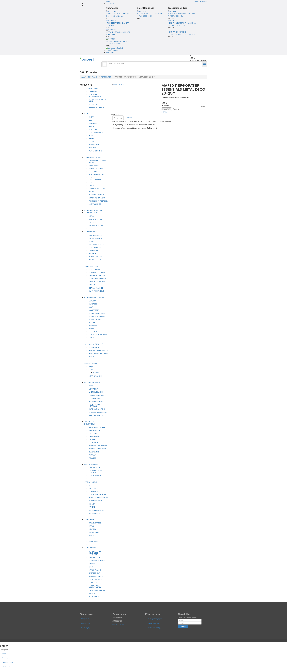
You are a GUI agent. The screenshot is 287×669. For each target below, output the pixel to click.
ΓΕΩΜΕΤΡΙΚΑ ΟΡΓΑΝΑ (97, 427)
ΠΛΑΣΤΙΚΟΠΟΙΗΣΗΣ (96, 415)
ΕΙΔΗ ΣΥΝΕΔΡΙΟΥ (90, 232)
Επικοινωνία (110, 52)
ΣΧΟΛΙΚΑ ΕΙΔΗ (89, 424)
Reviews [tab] (129, 118)
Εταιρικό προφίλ (112, 50)
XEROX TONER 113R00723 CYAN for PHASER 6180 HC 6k (181, 15)
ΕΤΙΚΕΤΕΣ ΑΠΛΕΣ (95, 492)
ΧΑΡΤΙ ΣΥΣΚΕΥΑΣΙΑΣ (96, 291)
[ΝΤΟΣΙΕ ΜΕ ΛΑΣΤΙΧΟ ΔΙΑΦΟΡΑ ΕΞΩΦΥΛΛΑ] (111, 20)
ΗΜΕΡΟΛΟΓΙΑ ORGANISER (98, 354)
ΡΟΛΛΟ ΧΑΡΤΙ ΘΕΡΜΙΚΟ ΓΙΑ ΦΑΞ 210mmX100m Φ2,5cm (118, 15)
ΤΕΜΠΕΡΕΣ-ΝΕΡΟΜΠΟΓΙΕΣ (99, 335)
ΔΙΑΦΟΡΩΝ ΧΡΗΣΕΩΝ (97, 276)
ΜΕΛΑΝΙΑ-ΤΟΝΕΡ (90, 363)
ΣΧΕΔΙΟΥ (92, 504)
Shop (108, 1)
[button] (200, 1)
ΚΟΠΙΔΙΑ (92, 285)
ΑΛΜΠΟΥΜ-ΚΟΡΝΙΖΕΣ (92, 88)
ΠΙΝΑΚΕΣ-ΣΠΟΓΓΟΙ (96, 576)
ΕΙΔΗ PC (87, 114)
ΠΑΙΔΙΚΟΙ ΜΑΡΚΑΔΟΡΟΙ (97, 449)
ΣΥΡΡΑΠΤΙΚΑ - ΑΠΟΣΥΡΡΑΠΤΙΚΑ (95, 586)
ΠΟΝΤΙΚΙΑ (92, 148)
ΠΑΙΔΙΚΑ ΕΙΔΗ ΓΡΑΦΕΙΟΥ (98, 446)
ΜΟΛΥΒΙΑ (92, 529)
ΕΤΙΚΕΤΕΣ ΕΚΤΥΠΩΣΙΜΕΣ (98, 495)
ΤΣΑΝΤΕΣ (92, 458)
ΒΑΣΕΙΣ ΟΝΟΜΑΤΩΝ (96, 244)
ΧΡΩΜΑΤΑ (92, 338)
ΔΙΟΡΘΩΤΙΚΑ (93, 541)
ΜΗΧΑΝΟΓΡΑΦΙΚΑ (95, 501)
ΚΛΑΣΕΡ (91, 182)
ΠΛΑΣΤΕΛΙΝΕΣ (94, 452)
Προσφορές (110, 3)
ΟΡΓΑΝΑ (92, 322)
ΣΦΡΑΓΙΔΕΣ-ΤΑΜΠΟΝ (97, 590)
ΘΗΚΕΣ (91, 138)
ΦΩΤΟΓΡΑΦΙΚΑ (94, 513)
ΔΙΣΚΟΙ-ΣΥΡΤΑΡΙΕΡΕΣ (96, 168)
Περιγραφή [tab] (118, 118)
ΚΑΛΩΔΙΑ (92, 142)
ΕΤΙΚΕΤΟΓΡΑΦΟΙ (95, 398)
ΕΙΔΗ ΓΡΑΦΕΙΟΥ (90, 548)
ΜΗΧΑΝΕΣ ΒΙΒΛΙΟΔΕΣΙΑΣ (98, 412)
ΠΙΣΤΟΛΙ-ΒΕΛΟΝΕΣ (96, 288)
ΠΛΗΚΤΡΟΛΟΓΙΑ (95, 145)
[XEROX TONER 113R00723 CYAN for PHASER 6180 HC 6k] (172, 11)
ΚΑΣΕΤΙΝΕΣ (93, 433)
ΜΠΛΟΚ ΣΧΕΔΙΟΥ (95, 319)
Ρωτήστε (176, 109)
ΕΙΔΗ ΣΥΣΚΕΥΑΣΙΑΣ (91, 266)
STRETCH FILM (94, 269)
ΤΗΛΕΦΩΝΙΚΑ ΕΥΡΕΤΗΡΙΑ (98, 201)
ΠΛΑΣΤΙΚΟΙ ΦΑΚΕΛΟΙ (96, 195)
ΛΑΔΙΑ (91, 307)
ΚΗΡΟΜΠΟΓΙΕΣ (94, 436)
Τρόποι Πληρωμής (153, 623)
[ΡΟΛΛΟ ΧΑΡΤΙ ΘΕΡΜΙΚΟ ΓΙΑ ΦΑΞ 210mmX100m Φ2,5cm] (111, 11)
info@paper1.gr (118, 624)
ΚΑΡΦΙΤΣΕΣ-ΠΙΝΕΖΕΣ (97, 561)
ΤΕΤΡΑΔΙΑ (92, 455)
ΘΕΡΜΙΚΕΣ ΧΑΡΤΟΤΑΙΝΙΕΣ (98, 498)
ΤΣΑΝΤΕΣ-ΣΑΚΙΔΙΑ (91, 464)
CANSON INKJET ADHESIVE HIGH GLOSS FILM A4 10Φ (118, 42)
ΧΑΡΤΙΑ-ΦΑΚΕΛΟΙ (90, 482)
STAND (91, 241)
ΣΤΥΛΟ (91, 526)
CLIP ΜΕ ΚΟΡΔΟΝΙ (95, 238)
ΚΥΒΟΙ (91, 567)
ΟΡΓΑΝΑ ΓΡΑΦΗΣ (95, 523)
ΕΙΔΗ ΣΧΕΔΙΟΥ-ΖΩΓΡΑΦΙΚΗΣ (94, 297)
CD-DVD (92, 117)
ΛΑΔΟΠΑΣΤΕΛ (94, 310)
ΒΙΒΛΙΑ (91, 216)
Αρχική (83, 77)
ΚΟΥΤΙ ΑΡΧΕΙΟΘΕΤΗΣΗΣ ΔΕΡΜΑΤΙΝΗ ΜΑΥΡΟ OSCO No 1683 (181, 33)
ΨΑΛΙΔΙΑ (92, 593)
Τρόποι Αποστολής (154, 628)
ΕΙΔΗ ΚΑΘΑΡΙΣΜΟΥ (96, 132)
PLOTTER (92, 488)
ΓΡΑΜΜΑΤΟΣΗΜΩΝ (96, 107)
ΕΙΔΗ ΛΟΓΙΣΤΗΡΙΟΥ (91, 213)
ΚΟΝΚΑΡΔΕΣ (93, 250)
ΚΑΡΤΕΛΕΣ (92, 222)
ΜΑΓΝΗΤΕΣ (93, 253)
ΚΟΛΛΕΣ (92, 564)
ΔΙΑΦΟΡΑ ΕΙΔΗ (94, 430)
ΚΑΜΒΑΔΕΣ (93, 304)
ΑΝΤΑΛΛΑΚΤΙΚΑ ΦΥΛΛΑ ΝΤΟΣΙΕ (97, 161)
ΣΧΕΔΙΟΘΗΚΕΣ (94, 331)
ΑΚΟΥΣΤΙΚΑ (93, 129)
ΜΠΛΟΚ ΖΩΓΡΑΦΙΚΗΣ (97, 316)
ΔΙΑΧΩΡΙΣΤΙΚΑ (94, 165)
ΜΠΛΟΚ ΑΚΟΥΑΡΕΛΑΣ (97, 313)
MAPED (164, 112)
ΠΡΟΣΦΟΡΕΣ (89, 422)
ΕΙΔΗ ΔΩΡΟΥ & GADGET (93, 210)
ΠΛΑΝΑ (91, 357)
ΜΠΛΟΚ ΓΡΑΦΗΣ (95, 570)
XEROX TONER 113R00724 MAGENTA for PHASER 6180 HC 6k (182, 24)
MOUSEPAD (93, 123)
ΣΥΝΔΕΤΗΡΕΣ (94, 582)
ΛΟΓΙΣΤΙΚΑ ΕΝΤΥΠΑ (96, 225)
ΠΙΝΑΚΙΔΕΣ (93, 325)
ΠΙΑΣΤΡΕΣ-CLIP (94, 573)
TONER (91, 370)
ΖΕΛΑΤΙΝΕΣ (93, 172)
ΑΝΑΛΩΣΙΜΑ (93, 389)
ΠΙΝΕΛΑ (91, 328)
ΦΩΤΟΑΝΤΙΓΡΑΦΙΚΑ (96, 510)
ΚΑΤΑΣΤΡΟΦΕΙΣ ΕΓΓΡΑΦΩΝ (95, 405)
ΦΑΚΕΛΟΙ (92, 507)
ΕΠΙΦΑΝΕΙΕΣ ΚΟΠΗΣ (96, 395)
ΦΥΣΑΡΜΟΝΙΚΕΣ (95, 204)
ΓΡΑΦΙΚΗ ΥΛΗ (89, 519)
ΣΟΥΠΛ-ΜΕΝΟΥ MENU (97, 198)
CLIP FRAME (93, 91)
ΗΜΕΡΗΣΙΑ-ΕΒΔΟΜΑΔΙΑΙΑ (98, 350)
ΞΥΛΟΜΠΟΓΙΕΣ (94, 443)
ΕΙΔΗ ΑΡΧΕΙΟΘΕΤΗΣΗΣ (92, 157)
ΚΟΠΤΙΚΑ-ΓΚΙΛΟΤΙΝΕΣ (97, 409)
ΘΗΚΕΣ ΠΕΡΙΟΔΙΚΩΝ (96, 175)
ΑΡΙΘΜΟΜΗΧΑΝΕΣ (96, 392)
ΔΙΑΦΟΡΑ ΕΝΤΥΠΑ (95, 219)
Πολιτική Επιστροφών (154, 619)
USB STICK (93, 126)
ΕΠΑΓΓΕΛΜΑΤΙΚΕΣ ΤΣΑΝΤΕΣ (95, 472)
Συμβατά (96, 373)
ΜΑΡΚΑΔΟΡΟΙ (94, 532)
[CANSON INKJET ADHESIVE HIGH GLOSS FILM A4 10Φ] (110, 39)
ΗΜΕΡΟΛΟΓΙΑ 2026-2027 (93, 344)
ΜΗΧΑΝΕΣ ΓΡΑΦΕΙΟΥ (92, 382)
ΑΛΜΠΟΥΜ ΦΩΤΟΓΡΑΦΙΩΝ (95, 95)
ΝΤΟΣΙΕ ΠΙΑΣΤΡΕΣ (95, 260)
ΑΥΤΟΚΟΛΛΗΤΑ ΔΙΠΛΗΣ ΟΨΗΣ (98, 100)
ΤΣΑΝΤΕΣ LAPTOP (95, 476)
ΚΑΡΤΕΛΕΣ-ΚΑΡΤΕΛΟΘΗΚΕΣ (95, 178)
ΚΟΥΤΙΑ (91, 186)
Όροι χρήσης (85, 628)
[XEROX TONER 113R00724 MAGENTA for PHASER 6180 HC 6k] (172, 20)
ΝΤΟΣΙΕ (92, 192)
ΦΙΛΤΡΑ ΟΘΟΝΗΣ (95, 151)
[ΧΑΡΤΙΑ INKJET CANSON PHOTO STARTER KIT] (111, 30)
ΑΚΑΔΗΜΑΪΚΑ (94, 347)
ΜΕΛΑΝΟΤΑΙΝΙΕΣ (95, 376)
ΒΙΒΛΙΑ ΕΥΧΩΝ (94, 104)
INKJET (91, 366)
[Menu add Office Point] (115, 48)
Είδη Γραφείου (93, 77)
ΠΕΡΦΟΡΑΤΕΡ (106, 77)
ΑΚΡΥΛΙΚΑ (92, 301)
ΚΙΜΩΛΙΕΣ (92, 439)
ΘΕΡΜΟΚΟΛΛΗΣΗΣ (96, 401)
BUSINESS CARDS (95, 235)
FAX (90, 485)
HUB (90, 120)
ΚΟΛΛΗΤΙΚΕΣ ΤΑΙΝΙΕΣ (97, 282)
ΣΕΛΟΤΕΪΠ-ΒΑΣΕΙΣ (95, 579)
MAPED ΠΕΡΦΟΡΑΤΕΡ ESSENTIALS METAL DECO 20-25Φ (150, 15)
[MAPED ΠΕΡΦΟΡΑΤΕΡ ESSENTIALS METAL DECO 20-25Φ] (141, 11)
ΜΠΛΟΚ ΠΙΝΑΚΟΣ (95, 257)
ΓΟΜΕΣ (91, 535)
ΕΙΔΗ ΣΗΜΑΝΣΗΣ (95, 247)
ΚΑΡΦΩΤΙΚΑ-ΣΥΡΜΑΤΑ (97, 279)
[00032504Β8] (118, 84)
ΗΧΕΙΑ (91, 135)
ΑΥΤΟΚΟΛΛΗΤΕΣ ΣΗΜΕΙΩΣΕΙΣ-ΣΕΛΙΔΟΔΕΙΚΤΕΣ (95, 553)
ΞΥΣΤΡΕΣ (92, 538)
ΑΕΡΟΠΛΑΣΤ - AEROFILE (98, 273)
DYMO (91, 386)
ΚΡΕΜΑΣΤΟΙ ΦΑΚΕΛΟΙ (97, 189)
